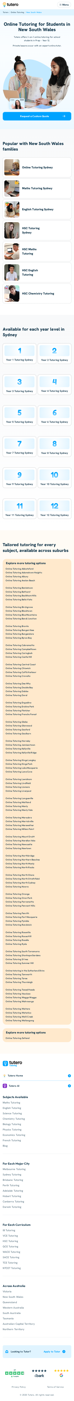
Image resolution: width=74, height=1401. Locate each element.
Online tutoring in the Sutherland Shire (25, 970)
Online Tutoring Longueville (19, 798)
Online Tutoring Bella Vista (19, 599)
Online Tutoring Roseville (18, 932)
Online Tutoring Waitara (18, 1008)
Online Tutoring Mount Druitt (20, 836)
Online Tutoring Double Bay (19, 687)
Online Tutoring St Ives (17, 959)
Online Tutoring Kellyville (18, 748)
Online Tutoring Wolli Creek (19, 1016)
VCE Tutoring (10, 1235)
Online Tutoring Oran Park (19, 898)
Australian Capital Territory (19, 1323)
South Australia (12, 1313)
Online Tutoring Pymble (17, 921)
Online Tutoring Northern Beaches (23, 859)
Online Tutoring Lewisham (19, 779)
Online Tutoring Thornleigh (19, 982)
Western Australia (13, 1307)
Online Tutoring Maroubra (19, 817)
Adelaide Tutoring (13, 1190)
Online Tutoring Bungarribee (20, 630)
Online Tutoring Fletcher (18, 710)
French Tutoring (12, 1140)
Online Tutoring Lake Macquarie (22, 768)
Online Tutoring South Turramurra (23, 951)
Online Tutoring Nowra (17, 886)
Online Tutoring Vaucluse (18, 993)
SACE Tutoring (11, 1257)
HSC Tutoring (10, 1241)
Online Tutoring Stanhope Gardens (23, 955)
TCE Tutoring (10, 1262)
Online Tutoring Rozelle (17, 940)
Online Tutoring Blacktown (19, 610)
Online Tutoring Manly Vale (19, 810)
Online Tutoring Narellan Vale (20, 840)
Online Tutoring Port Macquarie (21, 917)
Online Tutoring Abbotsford (19, 568)
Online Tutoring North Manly (20, 863)
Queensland (10, 1302)
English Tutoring (12, 1108)
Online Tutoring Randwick (19, 924)
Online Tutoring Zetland (18, 1038)
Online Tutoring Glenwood (19, 725)
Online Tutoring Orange (17, 894)
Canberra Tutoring (13, 1201)
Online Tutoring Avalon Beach (20, 580)
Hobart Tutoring (12, 1196)
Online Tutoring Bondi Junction (21, 618)
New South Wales (34, 12)
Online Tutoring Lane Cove (19, 771)
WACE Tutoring (11, 1251)
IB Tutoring (9, 1230)
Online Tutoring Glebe (16, 721)
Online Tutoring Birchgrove (19, 607)
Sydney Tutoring (12, 1174)
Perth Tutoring (11, 1185)
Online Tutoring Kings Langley (21, 760)
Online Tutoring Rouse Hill (18, 936)
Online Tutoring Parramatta (20, 901)
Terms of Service (55, 1387)
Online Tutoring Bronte (17, 626)
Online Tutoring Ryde (16, 944)
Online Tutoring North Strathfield (23, 878)
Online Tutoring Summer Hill (20, 963)
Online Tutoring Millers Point (20, 829)
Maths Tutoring (11, 1102)
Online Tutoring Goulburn (18, 733)
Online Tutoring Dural (16, 695)
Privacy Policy (19, 1387)
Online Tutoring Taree (16, 978)
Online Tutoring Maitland (18, 802)
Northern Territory (13, 1329)
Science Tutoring (12, 1113)
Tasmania (8, 1318)
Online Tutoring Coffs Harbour (21, 672)
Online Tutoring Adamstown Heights (24, 572)
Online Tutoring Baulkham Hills (21, 595)
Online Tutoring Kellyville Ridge (21, 752)
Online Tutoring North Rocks (20, 867)
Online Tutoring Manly (17, 806)
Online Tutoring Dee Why (18, 683)
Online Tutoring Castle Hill (19, 657)
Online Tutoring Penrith (17, 913)
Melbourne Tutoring (14, 1169)
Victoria (7, 1291)
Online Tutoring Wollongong (20, 1020)
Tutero (5, 12)
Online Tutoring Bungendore (20, 634)
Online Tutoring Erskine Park (20, 706)
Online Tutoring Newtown (18, 848)
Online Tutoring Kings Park (19, 764)
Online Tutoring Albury (17, 576)
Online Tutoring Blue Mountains (21, 614)
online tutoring (41, 37)
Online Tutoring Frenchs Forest (21, 714)
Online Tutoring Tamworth (19, 974)
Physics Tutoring (12, 1129)
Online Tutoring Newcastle (19, 844)
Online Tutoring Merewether (20, 825)
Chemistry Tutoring (14, 1118)
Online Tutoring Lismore (18, 787)
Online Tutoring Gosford (18, 729)
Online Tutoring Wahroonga (20, 1001)
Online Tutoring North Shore (20, 875)
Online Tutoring (17, 12)
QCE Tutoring (10, 1246)
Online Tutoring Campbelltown (21, 649)
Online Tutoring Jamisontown (20, 744)
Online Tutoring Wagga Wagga (21, 997)
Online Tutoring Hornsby (18, 741)
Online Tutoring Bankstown (19, 587)
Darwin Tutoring (12, 1207)
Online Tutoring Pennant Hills (20, 905)
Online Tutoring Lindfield (18, 783)
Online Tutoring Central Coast (21, 664)
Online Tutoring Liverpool (18, 791)
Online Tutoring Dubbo (17, 691)
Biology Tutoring (12, 1124)
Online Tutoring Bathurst (18, 591)
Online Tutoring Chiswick (18, 668)
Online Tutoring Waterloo (18, 1012)
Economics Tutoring (14, 1135)
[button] (64, 5)
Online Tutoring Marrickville (20, 821)
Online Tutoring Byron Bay (19, 637)
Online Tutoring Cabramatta (20, 645)
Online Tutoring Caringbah (19, 653)
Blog (5, 1145)
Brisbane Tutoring (13, 1180)
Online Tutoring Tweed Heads (20, 989)
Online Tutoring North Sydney (21, 882)
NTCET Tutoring (12, 1268)
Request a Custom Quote (34, 116)
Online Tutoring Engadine (18, 702)
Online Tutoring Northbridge (20, 855)
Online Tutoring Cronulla (18, 676)
